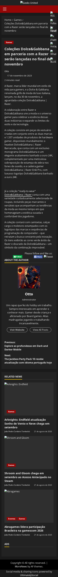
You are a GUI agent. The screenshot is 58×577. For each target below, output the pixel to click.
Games (9, 42)
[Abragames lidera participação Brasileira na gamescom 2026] (29, 506)
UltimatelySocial (29, 575)
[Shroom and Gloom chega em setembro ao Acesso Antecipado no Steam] (29, 452)
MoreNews (21, 566)
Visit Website (17, 329)
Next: (28, 359)
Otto (6, 71)
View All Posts (40, 329)
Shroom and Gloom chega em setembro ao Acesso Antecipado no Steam (27, 477)
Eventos (11, 518)
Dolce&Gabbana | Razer (18, 194)
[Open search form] (56, 9)
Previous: (26, 346)
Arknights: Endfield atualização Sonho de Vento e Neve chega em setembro (27, 423)
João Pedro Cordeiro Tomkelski (17, 431)
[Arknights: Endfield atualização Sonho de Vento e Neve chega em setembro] (29, 399)
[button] (4, 9)
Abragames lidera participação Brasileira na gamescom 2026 (24, 528)
